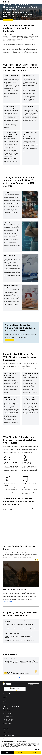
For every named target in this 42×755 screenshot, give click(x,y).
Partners (4, 700)
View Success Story (8, 601)
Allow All (34, 752)
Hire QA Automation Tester (8, 719)
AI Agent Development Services (9, 722)
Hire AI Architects (6, 710)
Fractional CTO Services (7, 723)
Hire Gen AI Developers (7, 713)
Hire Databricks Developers (8, 717)
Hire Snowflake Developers (8, 716)
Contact (4, 703)
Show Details (37, 749)
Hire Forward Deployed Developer (9, 714)
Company (5, 696)
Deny (7, 752)
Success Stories (6, 698)
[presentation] (35, 560)
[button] (18, 677)
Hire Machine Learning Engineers (9, 712)
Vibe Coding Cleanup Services (8, 720)
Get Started (7, 19)
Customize (20, 752)
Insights (4, 697)
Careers (4, 701)
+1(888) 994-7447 (10, 735)
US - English (31, 684)
